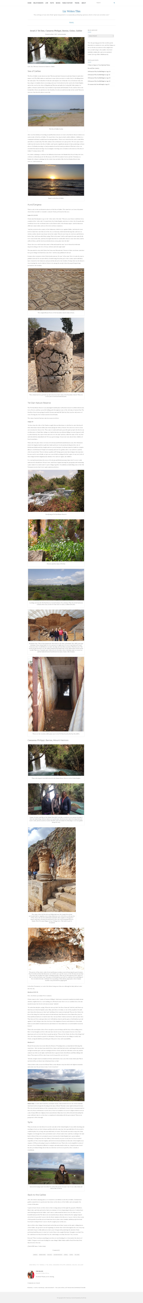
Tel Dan (77, 1254)
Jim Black (39, 1271)
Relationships (38, 3)
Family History (67, 3)
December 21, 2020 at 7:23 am (42, 1273)
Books (58, 3)
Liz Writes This (71, 11)
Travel (77, 3)
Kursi (71, 1254)
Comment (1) (56, 1250)
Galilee (50, 1254)
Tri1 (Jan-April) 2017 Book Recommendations (69, 1287)
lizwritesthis (62, 34)
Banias (35, 1254)
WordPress (83, 1297)
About (84, 3)
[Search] (114, 3)
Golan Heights (58, 1254)
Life (46, 3)
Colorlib (73, 1297)
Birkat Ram (42, 1254)
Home (29, 3)
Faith (52, 3)
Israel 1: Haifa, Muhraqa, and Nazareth (41, 1287)
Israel (66, 1254)
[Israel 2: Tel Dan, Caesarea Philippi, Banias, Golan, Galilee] (56, 50)
